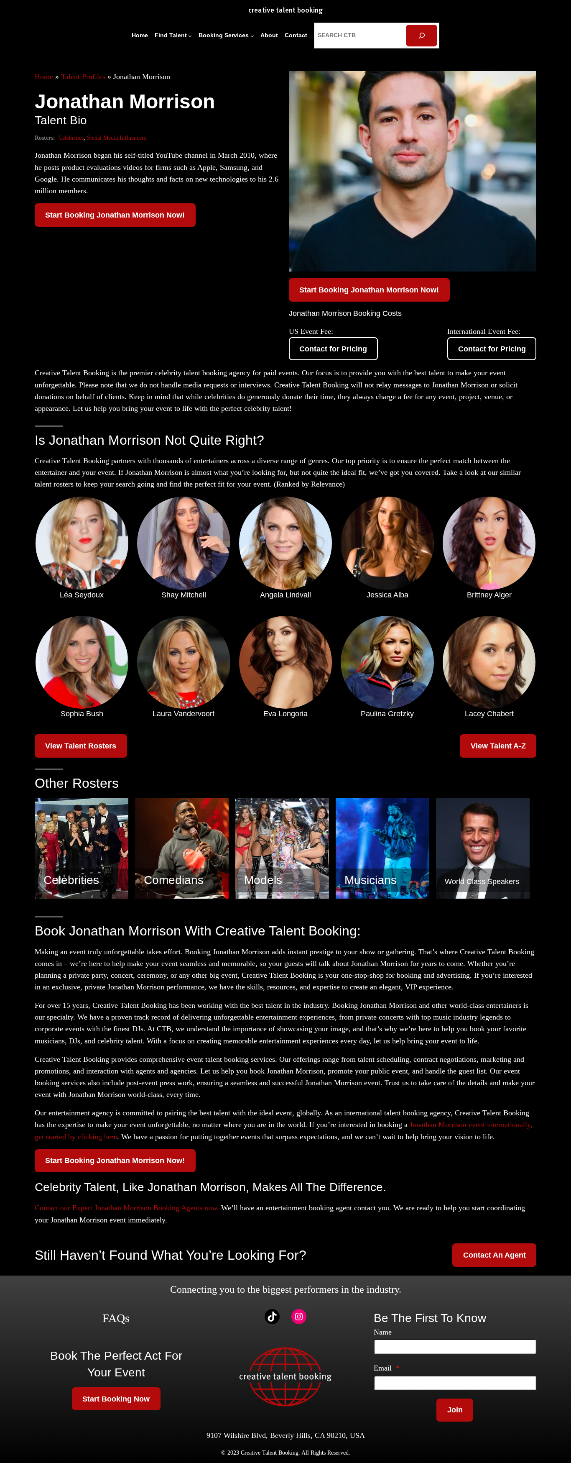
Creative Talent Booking (285, 10)
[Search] (421, 35)
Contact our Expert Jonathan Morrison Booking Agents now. (127, 1208)
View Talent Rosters (80, 746)
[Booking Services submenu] (252, 36)
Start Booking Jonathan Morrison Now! (115, 215)
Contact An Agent (494, 1255)
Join (455, 1410)
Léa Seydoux (82, 595)
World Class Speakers (482, 881)
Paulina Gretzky (387, 714)
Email (387, 1368)
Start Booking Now (116, 1399)
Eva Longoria (285, 714)
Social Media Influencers (116, 137)
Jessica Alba (387, 595)
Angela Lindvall (285, 595)
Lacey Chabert (489, 714)
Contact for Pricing (333, 349)
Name (383, 1332)
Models (263, 880)
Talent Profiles (83, 76)
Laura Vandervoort (183, 714)
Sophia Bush (82, 714)
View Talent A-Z (498, 746)
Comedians (174, 880)
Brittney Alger (489, 595)
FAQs (116, 1318)
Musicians (370, 880)
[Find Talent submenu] (190, 36)
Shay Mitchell (183, 595)
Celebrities (71, 137)
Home (44, 76)
